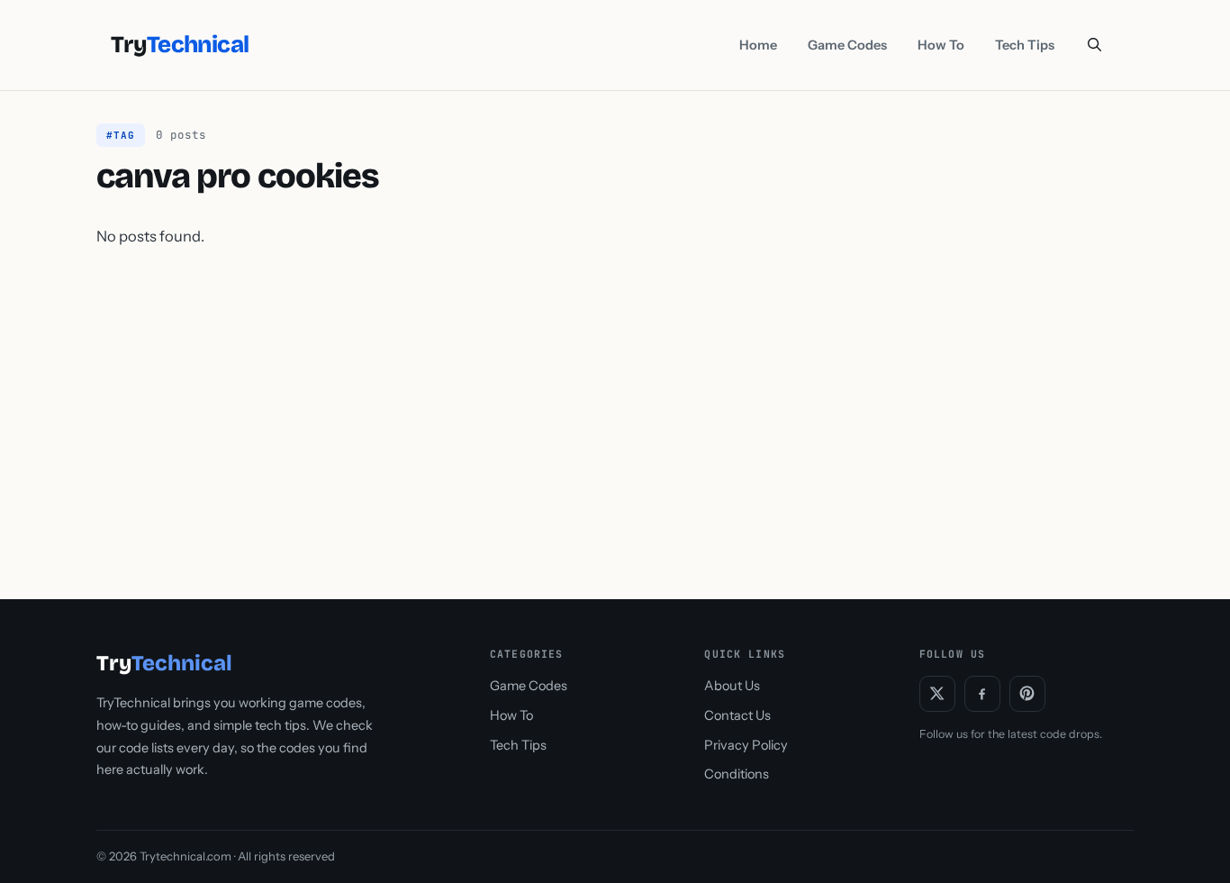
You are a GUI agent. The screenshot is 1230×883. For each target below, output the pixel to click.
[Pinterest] (1027, 694)
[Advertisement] (615, 406)
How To (941, 45)
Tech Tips (1024, 45)
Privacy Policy (746, 745)
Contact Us (737, 715)
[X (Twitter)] (937, 694)
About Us (732, 686)
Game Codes (847, 45)
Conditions (736, 774)
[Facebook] (982, 694)
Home (758, 45)
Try (180, 45)
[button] (1094, 45)
